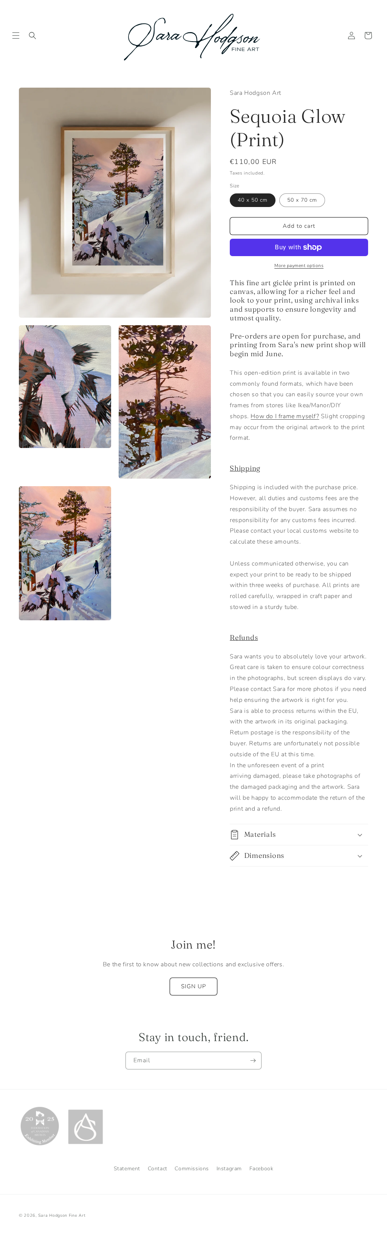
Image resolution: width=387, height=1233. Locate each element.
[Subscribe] (253, 1060)
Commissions (192, 1168)
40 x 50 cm (253, 200)
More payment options (299, 266)
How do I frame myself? (285, 416)
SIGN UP (193, 986)
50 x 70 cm (302, 200)
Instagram (229, 1168)
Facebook (261, 1168)
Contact (157, 1168)
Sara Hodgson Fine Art (62, 1215)
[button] (16, 35)
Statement (127, 1168)
